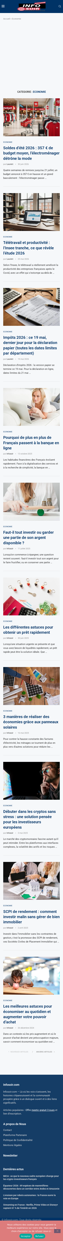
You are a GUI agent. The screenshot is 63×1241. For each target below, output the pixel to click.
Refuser (39, 1236)
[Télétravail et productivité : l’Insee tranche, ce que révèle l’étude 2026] (31, 212)
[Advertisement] (31, 55)
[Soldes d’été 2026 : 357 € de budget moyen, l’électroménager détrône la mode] (31, 117)
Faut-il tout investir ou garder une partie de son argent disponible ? (28, 537)
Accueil (6, 19)
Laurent (10, 164)
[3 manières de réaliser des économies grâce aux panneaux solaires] (31, 686)
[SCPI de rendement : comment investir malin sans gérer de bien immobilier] (31, 881)
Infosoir (10, 454)
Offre (40, 1110)
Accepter (26, 1236)
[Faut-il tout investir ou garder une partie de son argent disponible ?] (31, 502)
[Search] (59, 6)
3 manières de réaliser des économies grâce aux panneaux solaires (30, 722)
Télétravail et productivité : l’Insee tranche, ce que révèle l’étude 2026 (28, 247)
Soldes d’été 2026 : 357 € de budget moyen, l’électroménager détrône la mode (31, 153)
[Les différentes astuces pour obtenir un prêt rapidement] (31, 596)
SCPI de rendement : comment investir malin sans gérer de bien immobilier (31, 916)
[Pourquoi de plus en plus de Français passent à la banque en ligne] (31, 407)
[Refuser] (57, 1231)
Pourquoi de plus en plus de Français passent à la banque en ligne (31, 442)
